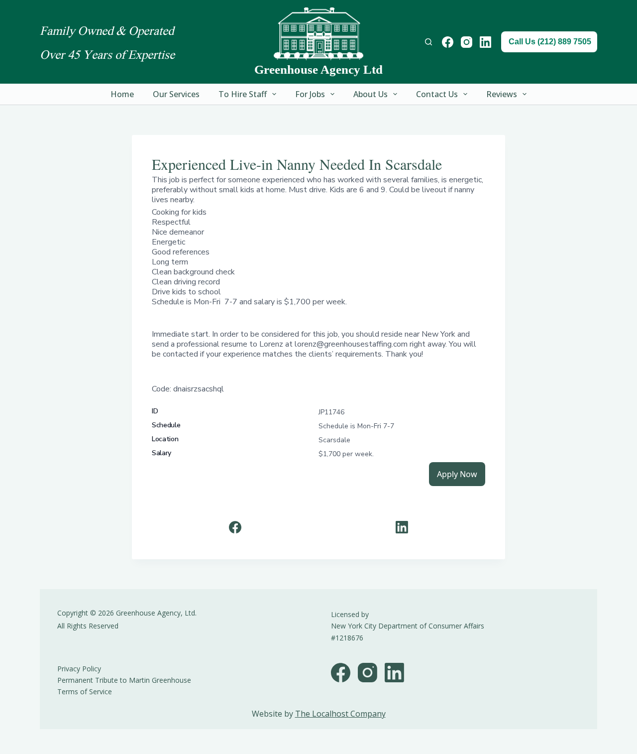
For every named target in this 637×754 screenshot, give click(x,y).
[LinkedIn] (485, 42)
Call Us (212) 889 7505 (550, 41)
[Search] (428, 41)
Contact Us (437, 94)
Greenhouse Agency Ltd (318, 69)
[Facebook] (447, 42)
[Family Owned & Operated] (318, 33)
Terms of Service (84, 691)
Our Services (176, 94)
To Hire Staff (242, 94)
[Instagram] (466, 42)
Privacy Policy (79, 668)
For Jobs (310, 94)
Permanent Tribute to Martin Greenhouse (124, 680)
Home (122, 94)
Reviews (501, 94)
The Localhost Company (340, 713)
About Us (370, 94)
